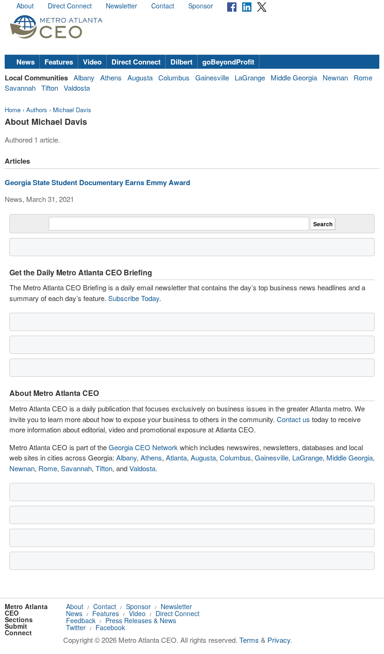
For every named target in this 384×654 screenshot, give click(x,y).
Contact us (293, 419)
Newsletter (121, 5)
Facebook (110, 627)
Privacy (278, 640)
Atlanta (176, 457)
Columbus (174, 77)
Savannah (20, 88)
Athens (111, 77)
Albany (84, 77)
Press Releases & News (140, 620)
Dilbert (181, 62)
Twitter (76, 627)
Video (92, 62)
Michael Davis (72, 109)
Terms (249, 640)
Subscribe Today (133, 298)
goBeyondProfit (228, 62)
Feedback (81, 620)
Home (13, 109)
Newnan (335, 77)
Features (58, 62)
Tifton (49, 88)
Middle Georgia (294, 77)
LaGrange (250, 77)
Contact (162, 5)
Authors (36, 109)
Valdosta (77, 88)
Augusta (140, 77)
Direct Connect (70, 5)
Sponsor (200, 5)
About (25, 5)
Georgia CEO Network (143, 447)
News (25, 62)
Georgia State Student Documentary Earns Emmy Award (97, 182)
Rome (363, 77)
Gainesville (212, 77)
